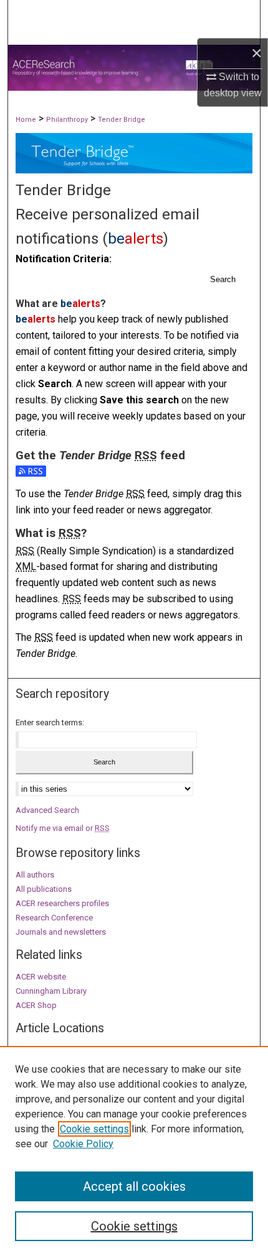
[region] (134, 1151)
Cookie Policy (83, 1144)
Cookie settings (94, 1129)
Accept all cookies (134, 1186)
